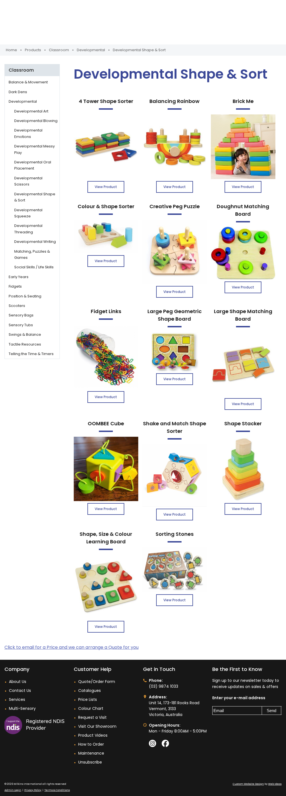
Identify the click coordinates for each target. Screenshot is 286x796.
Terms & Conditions (57, 790)
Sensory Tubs (21, 325)
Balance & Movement (28, 82)
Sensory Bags (21, 315)
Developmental (91, 50)
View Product (106, 186)
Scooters (17, 305)
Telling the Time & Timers (31, 353)
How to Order (91, 744)
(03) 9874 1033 (163, 686)
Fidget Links (106, 311)
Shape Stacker (243, 423)
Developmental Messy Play (34, 149)
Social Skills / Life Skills (34, 267)
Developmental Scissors (28, 181)
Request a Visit (92, 717)
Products (33, 50)
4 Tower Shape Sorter (106, 101)
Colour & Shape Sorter (106, 206)
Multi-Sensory (22, 708)
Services (17, 699)
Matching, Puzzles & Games (32, 254)
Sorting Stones (175, 533)
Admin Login (12, 790)
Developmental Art (31, 111)
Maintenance (91, 753)
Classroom (59, 50)
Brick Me (243, 101)
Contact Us (20, 690)
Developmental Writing (35, 241)
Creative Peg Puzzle (174, 206)
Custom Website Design (248, 784)
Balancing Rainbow (174, 101)
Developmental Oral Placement (32, 165)
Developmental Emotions (28, 133)
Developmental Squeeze (28, 213)
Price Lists (87, 699)
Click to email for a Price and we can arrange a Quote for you (71, 647)
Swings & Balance (25, 334)
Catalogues (89, 690)
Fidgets (15, 286)
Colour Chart (90, 708)
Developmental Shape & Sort (139, 50)
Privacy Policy (32, 790)
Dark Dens (18, 92)
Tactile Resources (25, 344)
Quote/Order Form (96, 681)
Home (11, 50)
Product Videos (93, 735)
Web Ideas (275, 784)
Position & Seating (25, 296)
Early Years (18, 277)
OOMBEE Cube (106, 423)
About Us (17, 681)
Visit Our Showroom (97, 726)
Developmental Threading (28, 228)
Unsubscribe (90, 762)
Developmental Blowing (36, 120)
